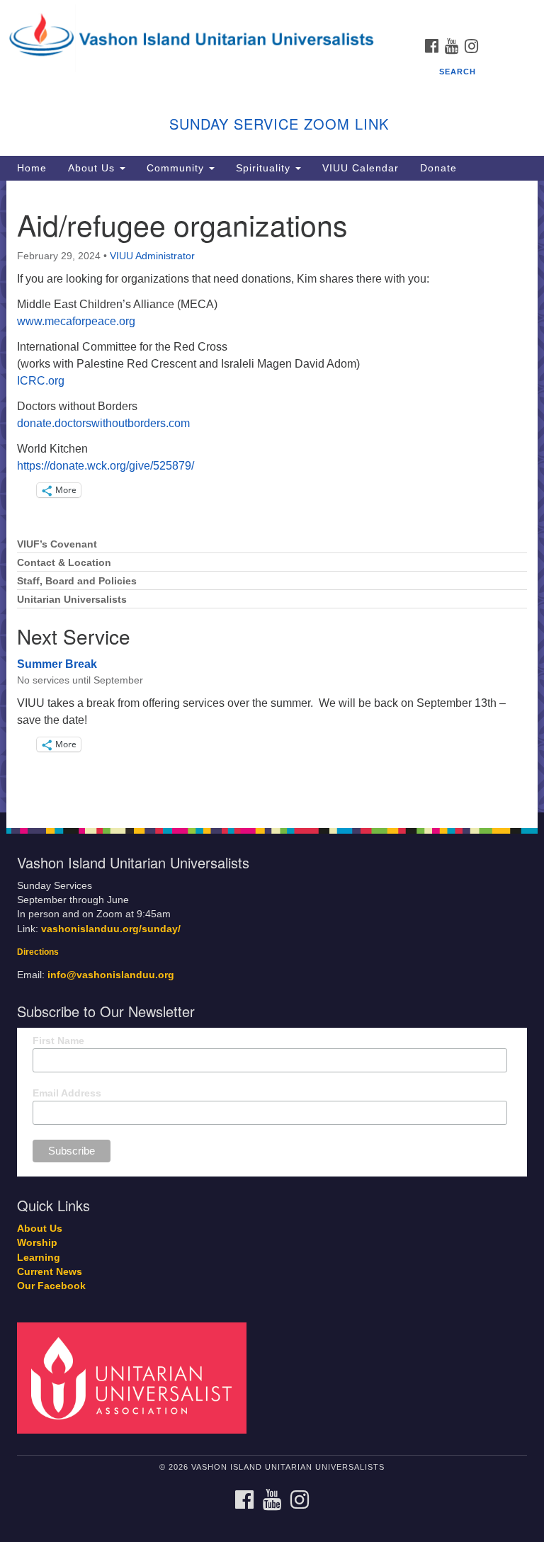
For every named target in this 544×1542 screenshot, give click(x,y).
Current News (49, 1271)
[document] (272, 496)
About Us (93, 168)
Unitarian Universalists (72, 599)
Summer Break (57, 664)
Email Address (67, 1093)
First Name (58, 1040)
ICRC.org (40, 381)
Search (457, 71)
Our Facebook (51, 1286)
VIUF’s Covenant (57, 544)
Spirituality (265, 168)
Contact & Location (64, 562)
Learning (38, 1257)
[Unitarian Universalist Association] (136, 1377)
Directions (38, 952)
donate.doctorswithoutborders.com (103, 423)
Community (177, 168)
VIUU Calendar (360, 168)
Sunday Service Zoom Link (279, 123)
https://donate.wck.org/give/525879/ (105, 466)
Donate (438, 168)
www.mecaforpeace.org (76, 321)
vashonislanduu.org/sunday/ (111, 929)
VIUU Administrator (152, 255)
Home (32, 168)
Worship (37, 1242)
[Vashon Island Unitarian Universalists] (272, 14)
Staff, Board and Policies (77, 581)
